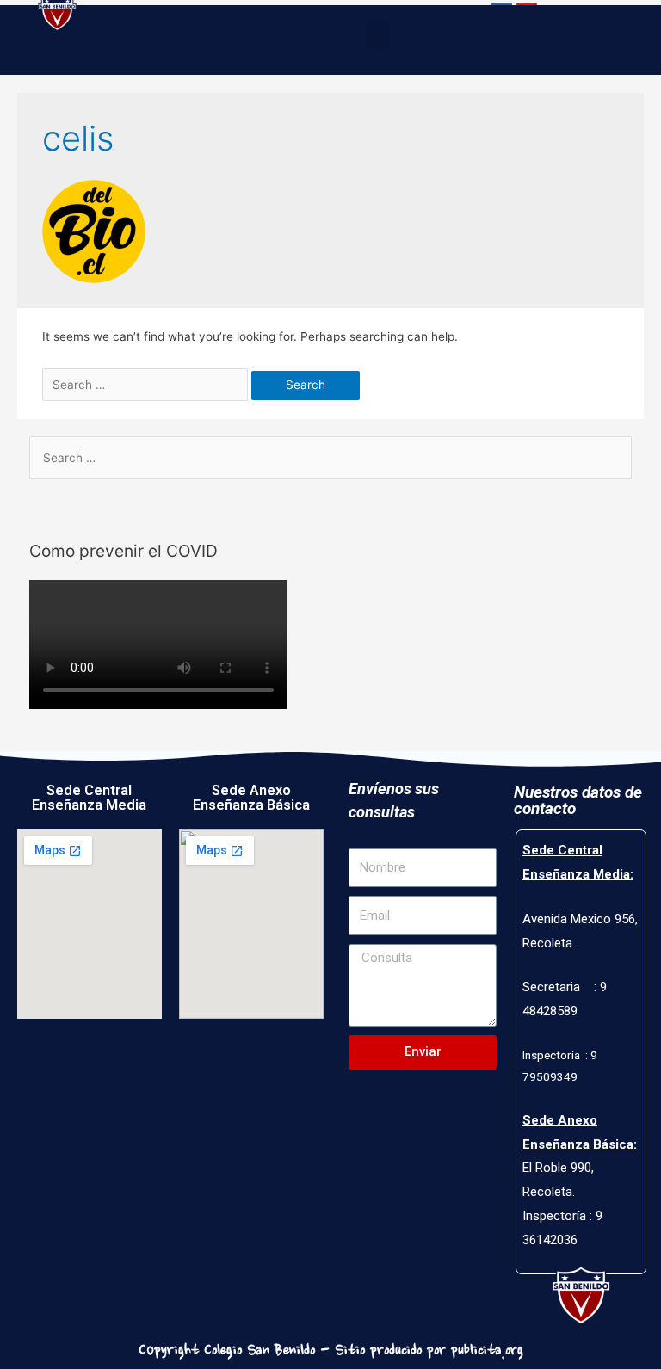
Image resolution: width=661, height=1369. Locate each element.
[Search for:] (146, 385)
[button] (378, 35)
